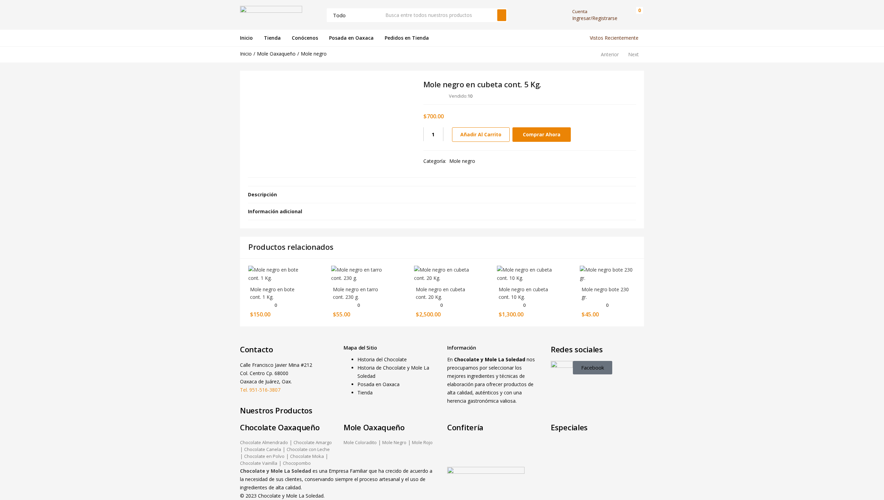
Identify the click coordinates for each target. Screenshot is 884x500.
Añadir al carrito (480, 134)
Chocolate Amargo (313, 442)
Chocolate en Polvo (264, 456)
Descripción (262, 194)
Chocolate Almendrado (264, 442)
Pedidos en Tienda (407, 38)
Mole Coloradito (360, 442)
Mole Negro (394, 442)
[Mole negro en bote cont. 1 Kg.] (276, 273)
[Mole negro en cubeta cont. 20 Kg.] (442, 273)
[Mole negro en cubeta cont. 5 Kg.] (592, 95)
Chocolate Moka (307, 456)
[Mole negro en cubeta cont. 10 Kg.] (525, 273)
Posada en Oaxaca (351, 38)
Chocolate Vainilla (258, 463)
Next (633, 54)
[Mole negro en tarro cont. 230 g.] (359, 273)
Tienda (272, 38)
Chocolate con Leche (308, 449)
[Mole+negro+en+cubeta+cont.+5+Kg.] (602, 95)
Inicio (246, 38)
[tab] (442, 194)
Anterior (610, 54)
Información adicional (275, 211)
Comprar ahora (541, 134)
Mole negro (314, 53)
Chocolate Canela (262, 449)
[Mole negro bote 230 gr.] (608, 273)
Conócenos (305, 38)
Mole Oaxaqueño (276, 53)
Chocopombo (297, 463)
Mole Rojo (422, 442)
